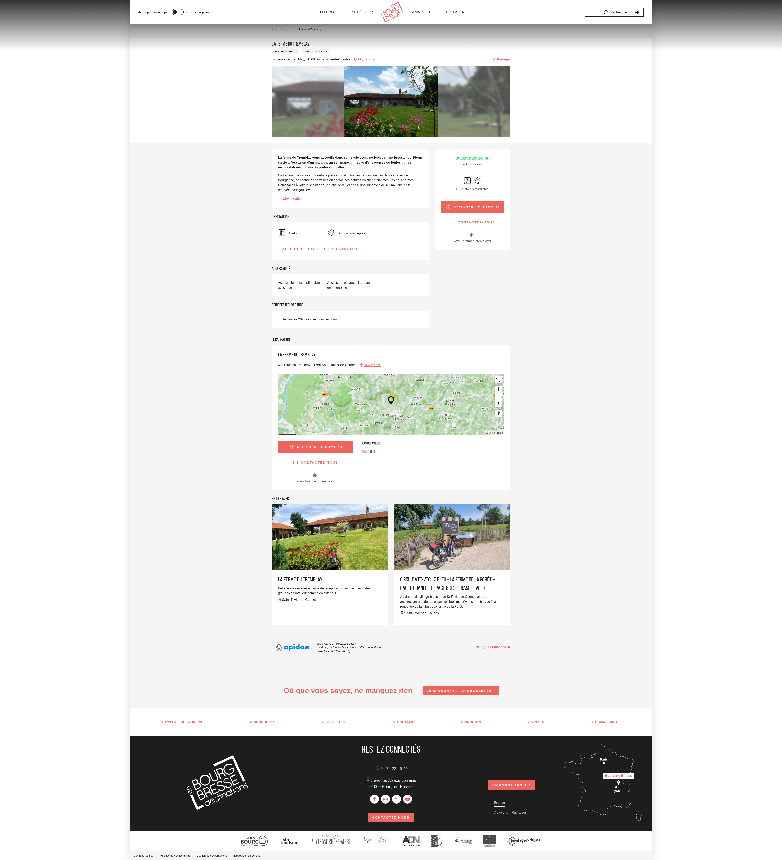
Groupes (473, 722)
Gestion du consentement (212, 855)
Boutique (405, 722)
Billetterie (336, 722)
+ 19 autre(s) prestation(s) (472, 188)
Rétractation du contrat (246, 855)
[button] (615, 10)
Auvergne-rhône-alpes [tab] (510, 812)
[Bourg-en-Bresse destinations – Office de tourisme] (217, 809)
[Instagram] (385, 799)
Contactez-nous (391, 817)
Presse (538, 722)
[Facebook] (374, 799)
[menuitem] (326, 12)
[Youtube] (407, 799)
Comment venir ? (511, 784)
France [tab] (499, 802)
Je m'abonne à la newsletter (460, 690)
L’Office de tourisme (184, 722)
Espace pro (606, 722)
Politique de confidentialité (174, 855)
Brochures (264, 722)
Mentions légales (143, 855)
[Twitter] (396, 799)
